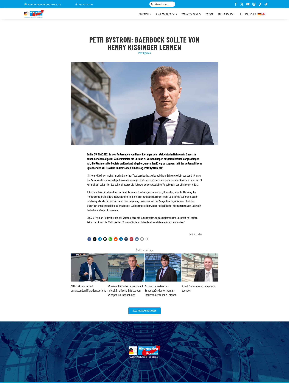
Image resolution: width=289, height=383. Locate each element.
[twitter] (241, 4)
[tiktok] (259, 4)
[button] (89, 239)
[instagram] (253, 4)
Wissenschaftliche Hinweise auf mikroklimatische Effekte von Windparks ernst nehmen (88, 290)
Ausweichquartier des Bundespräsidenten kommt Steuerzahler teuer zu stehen (124, 290)
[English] (263, 13)
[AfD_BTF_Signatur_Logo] (34, 11)
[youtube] (247, 4)
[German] (259, 13)
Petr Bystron (144, 53)
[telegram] (265, 4)
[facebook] (235, 4)
